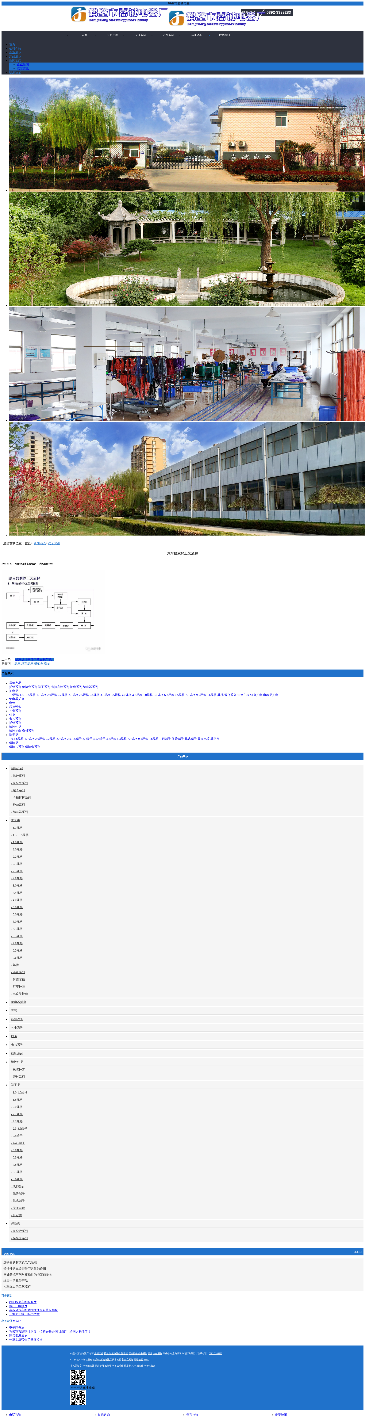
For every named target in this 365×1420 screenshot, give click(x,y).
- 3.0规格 (17, 885)
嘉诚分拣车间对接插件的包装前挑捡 (27, 1274)
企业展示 (140, 35)
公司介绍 (112, 35)
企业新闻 (23, 64)
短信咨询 (104, 1414)
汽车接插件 (117, 1365)
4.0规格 (127, 695)
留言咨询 (192, 1414)
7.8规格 (190, 695)
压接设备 (15, 706)
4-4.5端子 (99, 738)
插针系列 (15, 687)
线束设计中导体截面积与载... (34, 659)
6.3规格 (169, 695)
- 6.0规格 (17, 921)
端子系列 (44, 687)
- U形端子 (17, 1186)
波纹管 (108, 1365)
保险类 (13, 742)
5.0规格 (148, 695)
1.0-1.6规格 (16, 738)
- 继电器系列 (19, 812)
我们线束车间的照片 (22, 1302)
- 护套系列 (18, 804)
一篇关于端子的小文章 (24, 1314)
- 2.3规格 (17, 863)
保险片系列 (16, 746)
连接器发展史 (18, 1335)
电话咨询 (15, 1414)
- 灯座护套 (18, 986)
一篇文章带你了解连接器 (26, 1339)
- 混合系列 (18, 972)
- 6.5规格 (17, 936)
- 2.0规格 (17, 849)
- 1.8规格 (17, 842)
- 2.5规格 (17, 871)
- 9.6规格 (17, 957)
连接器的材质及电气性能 (20, 1262)
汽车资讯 (23, 68)
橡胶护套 (15, 730)
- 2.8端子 (17, 1135)
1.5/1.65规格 (28, 695)
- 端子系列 (18, 790)
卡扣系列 (15, 718)
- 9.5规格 (17, 950)
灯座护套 (256, 695)
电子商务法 (16, 1327)
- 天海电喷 (18, 1208)
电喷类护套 (270, 695)
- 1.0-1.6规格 (19, 1092)
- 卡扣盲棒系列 (21, 797)
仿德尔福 (243, 695)
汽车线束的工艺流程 (17, 1286)
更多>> (358, 1251)
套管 (12, 702)
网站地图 (138, 1359)
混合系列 (230, 695)
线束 (17, 663)
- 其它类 (16, 1215)
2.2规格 (63, 695)
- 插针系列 (18, 775)
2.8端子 (87, 738)
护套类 (13, 691)
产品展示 (168, 35)
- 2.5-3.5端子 (19, 1128)
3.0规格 (105, 695)
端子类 (13, 734)
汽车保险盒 (149, 1365)
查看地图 (281, 1414)
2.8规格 (95, 695)
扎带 (133, 1365)
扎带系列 (15, 710)
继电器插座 (16, 698)
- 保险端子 (18, 1193)
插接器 (127, 1365)
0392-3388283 (215, 1353)
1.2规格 (14, 695)
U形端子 (165, 738)
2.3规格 (73, 695)
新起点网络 (127, 1359)
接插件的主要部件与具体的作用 (24, 1268)
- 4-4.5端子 (18, 1143)
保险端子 (178, 738)
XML (146, 1359)
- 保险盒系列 (19, 783)
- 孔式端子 (18, 1200)
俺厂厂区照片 (18, 1306)
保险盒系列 (29, 687)
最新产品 (15, 683)
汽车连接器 (88, 1365)
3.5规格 (116, 695)
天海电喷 (204, 738)
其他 (220, 695)
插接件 (139, 1365)
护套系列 (76, 687)
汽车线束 (27, 663)
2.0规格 (52, 695)
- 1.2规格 (17, 827)
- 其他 (15, 965)
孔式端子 (191, 738)
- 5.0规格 (17, 914)
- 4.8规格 (17, 907)
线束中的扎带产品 (15, 1280)
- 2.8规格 (17, 878)
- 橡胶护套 (18, 1069)
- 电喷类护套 (19, 993)
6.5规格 (180, 695)
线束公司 (99, 1365)
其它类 (215, 738)
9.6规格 (212, 695)
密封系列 (28, 730)
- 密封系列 (18, 1076)
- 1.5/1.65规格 (20, 835)
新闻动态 (196, 35)
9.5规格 (201, 695)
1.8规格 (41, 695)
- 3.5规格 (17, 892)
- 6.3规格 (17, 928)
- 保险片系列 (19, 1231)
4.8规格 (137, 695)
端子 (47, 663)
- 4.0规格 (17, 900)
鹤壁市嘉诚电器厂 (102, 1359)
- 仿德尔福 (18, 979)
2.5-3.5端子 (74, 738)
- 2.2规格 (17, 856)
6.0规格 (158, 695)
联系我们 (224, 35)
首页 (84, 35)
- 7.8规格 (17, 943)
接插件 (38, 663)
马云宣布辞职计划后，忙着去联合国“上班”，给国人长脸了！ (50, 1331)
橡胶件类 (15, 726)
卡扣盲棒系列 (60, 687)
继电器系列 (90, 687)
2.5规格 (84, 695)
